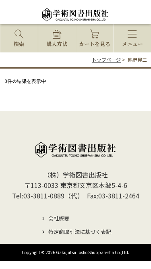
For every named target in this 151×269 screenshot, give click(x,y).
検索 (19, 44)
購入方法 (56, 44)
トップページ (106, 59)
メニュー (132, 44)
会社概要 (58, 218)
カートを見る (94, 44)
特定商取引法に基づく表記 (79, 232)
